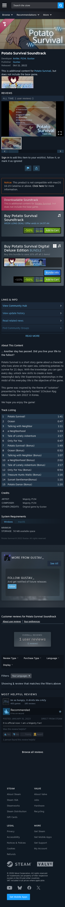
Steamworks (13, 805)
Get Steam (39, 831)
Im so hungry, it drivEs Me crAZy (28, 700)
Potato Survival (42, 70)
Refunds (11, 854)
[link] (34, 230)
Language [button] (52, 658)
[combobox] (34, 5)
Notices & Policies (16, 842)
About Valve (40, 794)
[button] (8, 15)
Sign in (5, 157)
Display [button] (7, 664)
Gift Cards (12, 817)
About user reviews (12, 621)
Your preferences (32, 621)
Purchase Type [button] (31, 658)
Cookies (11, 848)
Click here (38, 185)
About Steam (14, 794)
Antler (16, 58)
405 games (15, 703)
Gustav (30, 58)
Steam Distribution (17, 811)
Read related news (13, 320)
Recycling (39, 811)
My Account (40, 848)
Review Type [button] (9, 658)
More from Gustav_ (28, 557)
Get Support (40, 842)
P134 (23, 58)
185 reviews (30, 703)
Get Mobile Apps (18, 896)
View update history (14, 313)
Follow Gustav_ (21, 578)
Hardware (39, 805)
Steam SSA (12, 799)
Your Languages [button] (19, 676)
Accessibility (13, 837)
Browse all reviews (32, 751)
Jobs (36, 799)
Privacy (10, 831)
